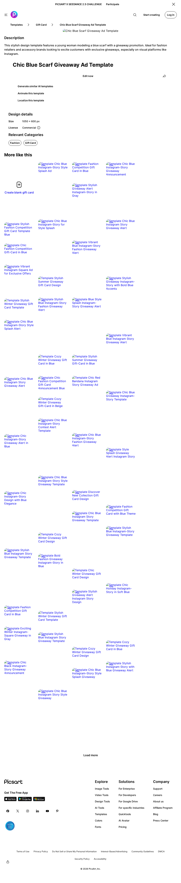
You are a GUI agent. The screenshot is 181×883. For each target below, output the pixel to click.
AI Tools (99, 807)
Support (157, 788)
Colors (98, 820)
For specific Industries (131, 807)
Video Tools (102, 795)
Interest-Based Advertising (114, 851)
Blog (155, 814)
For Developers (127, 795)
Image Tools (102, 788)
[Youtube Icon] (47, 811)
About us (158, 801)
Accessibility (100, 859)
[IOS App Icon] (10, 800)
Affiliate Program (163, 807)
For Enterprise (127, 788)
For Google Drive (128, 801)
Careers (157, 795)
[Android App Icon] (25, 800)
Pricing (123, 826)
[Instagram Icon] (27, 811)
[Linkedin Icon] (37, 811)
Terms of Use (22, 851)
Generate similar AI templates (35, 86)
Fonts (98, 826)
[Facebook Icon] (7, 811)
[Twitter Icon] (17, 811)
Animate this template (31, 93)
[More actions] (62, 167)
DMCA (161, 851)
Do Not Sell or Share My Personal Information (74, 851)
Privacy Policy (41, 851)
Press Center (160, 820)
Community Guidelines (143, 851)
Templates (101, 814)
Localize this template (31, 100)
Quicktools (125, 814)
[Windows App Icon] (39, 800)
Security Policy (82, 859)
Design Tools (102, 801)
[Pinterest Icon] (57, 811)
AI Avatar (124, 820)
